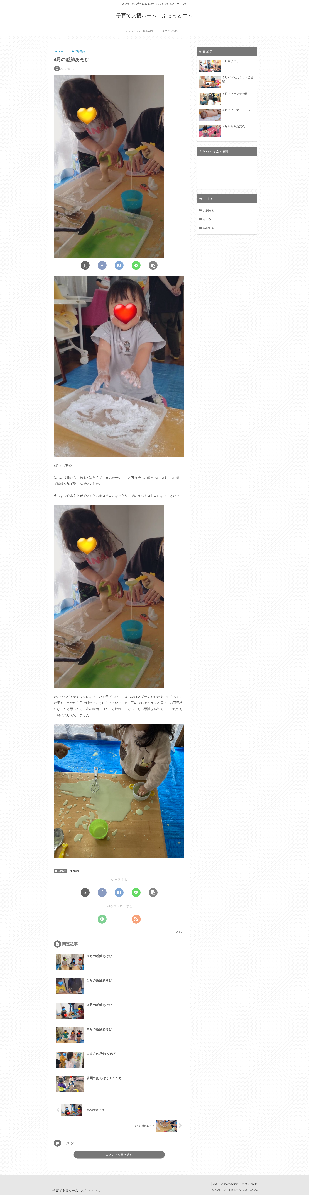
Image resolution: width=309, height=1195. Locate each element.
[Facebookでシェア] (102, 265)
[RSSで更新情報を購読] (136, 919)
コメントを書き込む (119, 1154)
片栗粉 (76, 871)
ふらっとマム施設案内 (225, 1183)
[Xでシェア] (85, 265)
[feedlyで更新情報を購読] (102, 919)
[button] (153, 265)
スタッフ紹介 (249, 1183)
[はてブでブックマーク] (119, 265)
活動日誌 (62, 871)
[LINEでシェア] (136, 265)
